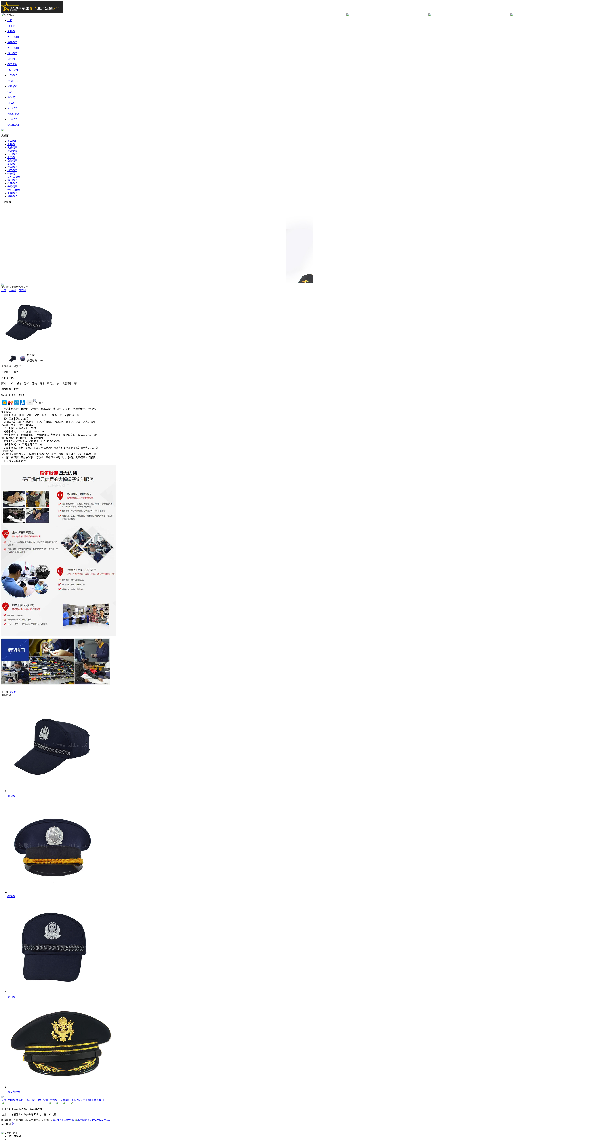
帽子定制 (43, 1100)
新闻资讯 (77, 1100)
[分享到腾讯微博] (16, 402)
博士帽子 (32, 1100)
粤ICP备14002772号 (63, 1120)
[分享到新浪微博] (10, 402)
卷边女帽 (12, 151)
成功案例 (65, 1100)
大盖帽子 (12, 147)
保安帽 (11, 173)
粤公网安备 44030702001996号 (93, 1120)
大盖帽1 (11, 141)
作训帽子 (12, 183)
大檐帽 (11, 144)
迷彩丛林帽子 (14, 190)
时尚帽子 (54, 1100)
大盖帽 (11, 157)
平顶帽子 (12, 193)
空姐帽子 (12, 160)
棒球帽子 (21, 1100)
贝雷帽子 (12, 196)
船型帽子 (12, 170)
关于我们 (88, 1100)
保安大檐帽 (13, 1091)
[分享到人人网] (22, 402)
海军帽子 (12, 154)
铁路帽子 (12, 167)
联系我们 (99, 1100)
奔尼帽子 (12, 186)
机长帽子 (12, 164)
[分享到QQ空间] (4, 402)
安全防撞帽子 (14, 177)
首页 (3, 290)
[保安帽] (29, 350)
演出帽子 (12, 180)
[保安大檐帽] (60, 1087)
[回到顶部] (2, 1133)
